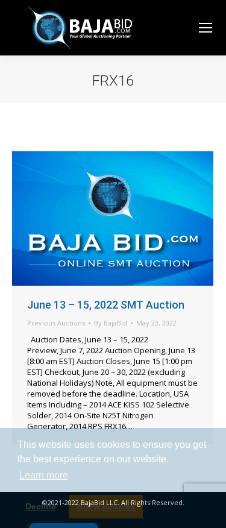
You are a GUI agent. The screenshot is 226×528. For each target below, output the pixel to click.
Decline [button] (40, 506)
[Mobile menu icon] (205, 27)
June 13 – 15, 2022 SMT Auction (105, 304)
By (110, 322)
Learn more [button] (43, 475)
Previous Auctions (56, 322)
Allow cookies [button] (106, 506)
